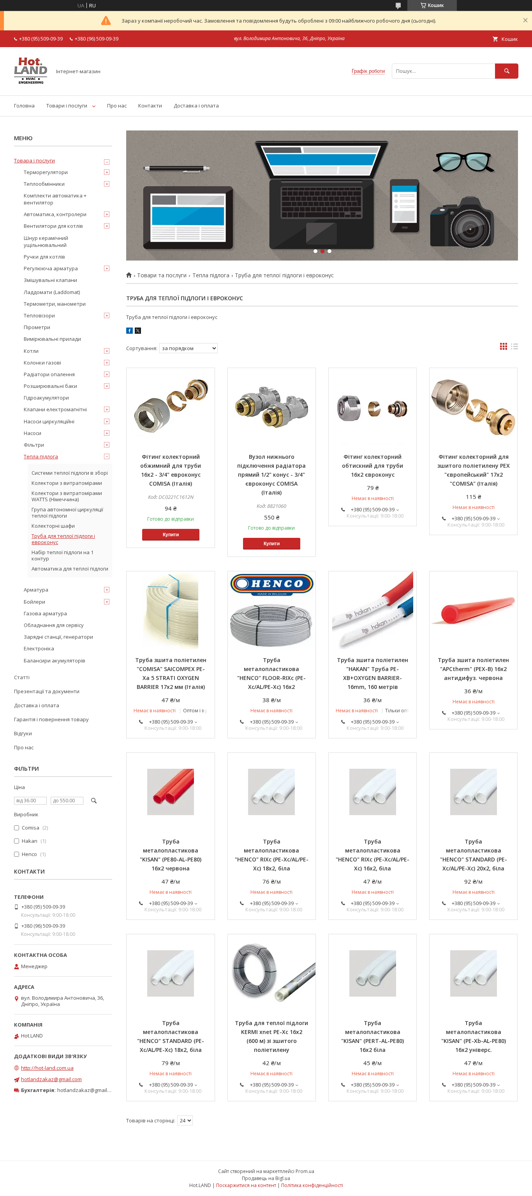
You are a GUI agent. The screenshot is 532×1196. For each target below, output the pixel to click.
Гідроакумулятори (46, 397)
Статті (22, 677)
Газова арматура (45, 613)
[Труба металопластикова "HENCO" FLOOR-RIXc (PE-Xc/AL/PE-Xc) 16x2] (271, 610)
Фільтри (34, 444)
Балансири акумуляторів (54, 660)
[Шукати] (506, 71)
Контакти (150, 105)
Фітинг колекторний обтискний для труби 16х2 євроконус (372, 465)
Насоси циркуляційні (49, 421)
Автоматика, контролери (55, 214)
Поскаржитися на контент (246, 1185)
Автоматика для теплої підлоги (70, 568)
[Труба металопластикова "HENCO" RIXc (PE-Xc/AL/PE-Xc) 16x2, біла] (372, 792)
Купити (171, 534)
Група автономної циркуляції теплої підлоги (67, 512)
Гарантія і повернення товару (51, 719)
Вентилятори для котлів (53, 225)
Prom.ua (305, 1171)
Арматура (36, 589)
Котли (31, 350)
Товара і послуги (34, 160)
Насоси (32, 433)
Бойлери (34, 601)
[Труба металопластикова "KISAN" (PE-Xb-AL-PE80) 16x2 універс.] (473, 973)
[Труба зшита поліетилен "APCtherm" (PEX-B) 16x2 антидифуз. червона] (473, 610)
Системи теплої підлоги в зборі (70, 472)
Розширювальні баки (50, 385)
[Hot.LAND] (30, 85)
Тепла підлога (210, 275)
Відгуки (23, 733)
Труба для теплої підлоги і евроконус (63, 539)
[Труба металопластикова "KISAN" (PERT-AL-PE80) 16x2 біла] (372, 973)
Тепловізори (39, 315)
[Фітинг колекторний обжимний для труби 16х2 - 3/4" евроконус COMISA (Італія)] (170, 407)
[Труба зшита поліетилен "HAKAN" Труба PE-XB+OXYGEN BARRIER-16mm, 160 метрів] (372, 610)
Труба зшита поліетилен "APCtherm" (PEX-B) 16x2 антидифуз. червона (473, 669)
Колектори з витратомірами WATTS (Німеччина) (67, 496)
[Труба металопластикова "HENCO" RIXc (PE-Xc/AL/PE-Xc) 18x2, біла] (271, 792)
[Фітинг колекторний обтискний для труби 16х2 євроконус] (372, 407)
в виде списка (514, 348)
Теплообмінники (44, 183)
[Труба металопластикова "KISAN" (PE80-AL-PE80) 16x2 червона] (170, 792)
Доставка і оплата (196, 105)
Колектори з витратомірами (67, 482)
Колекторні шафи (53, 525)
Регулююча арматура (51, 268)
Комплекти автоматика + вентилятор (55, 199)
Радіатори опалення (49, 374)
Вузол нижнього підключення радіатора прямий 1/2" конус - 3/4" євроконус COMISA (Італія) (271, 474)
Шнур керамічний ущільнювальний (46, 241)
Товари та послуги (162, 275)
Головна (24, 105)
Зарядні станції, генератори (58, 636)
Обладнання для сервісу (54, 625)
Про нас (117, 105)
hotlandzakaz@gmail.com (51, 1079)
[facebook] (129, 331)
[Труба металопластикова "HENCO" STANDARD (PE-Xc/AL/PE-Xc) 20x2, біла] (473, 792)
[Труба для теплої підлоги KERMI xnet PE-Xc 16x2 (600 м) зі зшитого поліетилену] (271, 973)
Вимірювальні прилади (52, 338)
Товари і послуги (66, 105)
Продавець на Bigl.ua (266, 1178)
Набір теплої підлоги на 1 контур (62, 555)
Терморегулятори (46, 172)
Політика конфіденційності (312, 1185)
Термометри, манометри (55, 303)
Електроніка (39, 648)
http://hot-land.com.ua (47, 1068)
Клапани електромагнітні (55, 409)
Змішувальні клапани (50, 280)
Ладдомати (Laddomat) (52, 292)
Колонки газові (42, 362)
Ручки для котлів (44, 256)
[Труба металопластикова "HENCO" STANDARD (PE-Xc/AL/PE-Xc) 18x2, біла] (170, 973)
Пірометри (37, 327)
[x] (138, 331)
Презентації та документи (46, 691)
